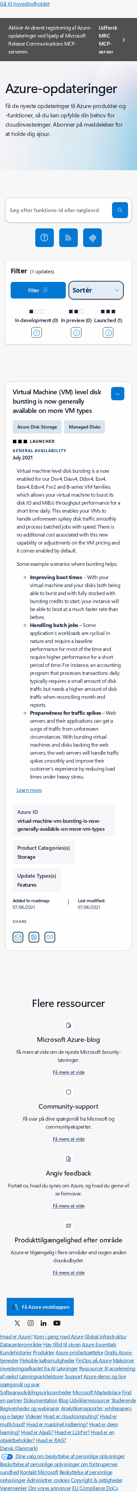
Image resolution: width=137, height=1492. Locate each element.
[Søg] (120, 210)
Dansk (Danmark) (19, 1447)
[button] (44, 237)
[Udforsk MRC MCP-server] (92, 237)
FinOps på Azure (93, 1360)
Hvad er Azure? (16, 1336)
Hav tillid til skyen (61, 1344)
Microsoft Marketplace (96, 1392)
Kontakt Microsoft (39, 1471)
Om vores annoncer (49, 1487)
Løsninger (67, 1368)
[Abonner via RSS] (68, 237)
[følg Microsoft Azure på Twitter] (17, 1322)
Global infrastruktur (105, 1336)
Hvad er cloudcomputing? (71, 1416)
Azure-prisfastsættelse (79, 1352)
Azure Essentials (99, 1344)
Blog (63, 1400)
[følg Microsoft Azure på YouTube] (57, 1322)
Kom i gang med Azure (58, 1336)
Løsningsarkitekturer (41, 1376)
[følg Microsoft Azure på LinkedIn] (44, 1322)
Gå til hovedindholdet (25, 3)
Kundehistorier (16, 1352)
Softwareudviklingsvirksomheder (35, 1392)
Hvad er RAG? (51, 1439)
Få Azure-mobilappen (45, 1307)
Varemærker (13, 1487)
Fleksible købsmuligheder (47, 1360)
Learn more (29, 789)
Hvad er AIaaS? (37, 1432)
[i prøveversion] (76, 332)
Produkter (44, 1352)
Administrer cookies (48, 1479)
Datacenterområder (21, 1344)
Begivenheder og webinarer (30, 1408)
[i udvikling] (36, 332)
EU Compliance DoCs (95, 1487)
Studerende (123, 1400)
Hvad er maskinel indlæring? (57, 1424)
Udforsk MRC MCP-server (108, 39)
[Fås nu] (108, 332)
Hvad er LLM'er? (72, 1432)
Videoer (33, 1416)
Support (73, 1376)
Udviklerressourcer (89, 1400)
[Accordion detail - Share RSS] (34, 937)
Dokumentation (41, 1400)
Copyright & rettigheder (97, 1479)
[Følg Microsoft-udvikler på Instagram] (31, 1322)
